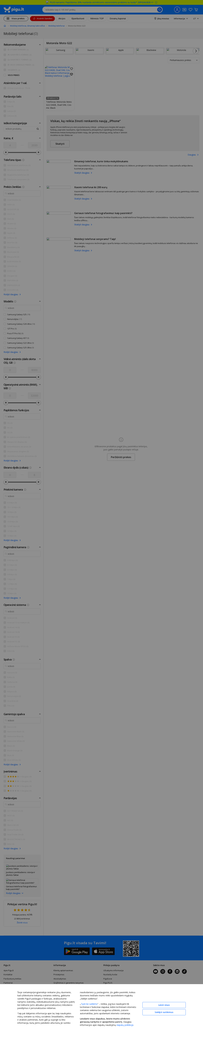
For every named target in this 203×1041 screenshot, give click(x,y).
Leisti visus (164, 1005)
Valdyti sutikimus (164, 1012)
